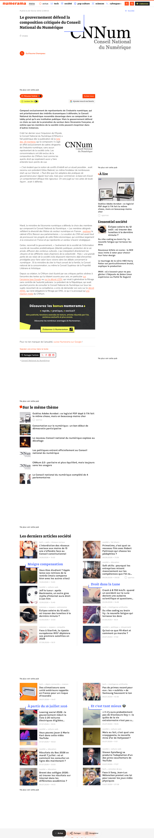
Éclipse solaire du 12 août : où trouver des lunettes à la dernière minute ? (120, 230)
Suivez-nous (89, 96)
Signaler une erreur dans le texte (34, 349)
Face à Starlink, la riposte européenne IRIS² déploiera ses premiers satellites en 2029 (54, 634)
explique (87, 231)
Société (131, 11)
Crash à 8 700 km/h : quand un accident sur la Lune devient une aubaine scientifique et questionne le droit (118, 594)
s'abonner (143, 4)
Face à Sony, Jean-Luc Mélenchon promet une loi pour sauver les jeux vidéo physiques (117, 776)
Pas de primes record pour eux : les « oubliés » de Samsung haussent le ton (117, 690)
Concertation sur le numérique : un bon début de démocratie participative (60, 427)
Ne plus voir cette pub (29, 90)
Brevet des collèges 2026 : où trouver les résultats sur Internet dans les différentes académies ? (55, 776)
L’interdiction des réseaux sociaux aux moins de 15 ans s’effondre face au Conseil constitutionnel (54, 549)
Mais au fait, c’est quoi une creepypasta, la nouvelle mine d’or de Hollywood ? (118, 735)
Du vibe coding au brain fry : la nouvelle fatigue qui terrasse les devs (115, 242)
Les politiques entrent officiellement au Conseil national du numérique (59, 451)
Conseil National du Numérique (35, 360)
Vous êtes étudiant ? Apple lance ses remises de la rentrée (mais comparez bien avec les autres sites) (54, 574)
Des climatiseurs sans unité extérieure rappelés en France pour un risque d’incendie (53, 691)
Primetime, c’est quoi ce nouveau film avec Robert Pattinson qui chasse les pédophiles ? (117, 549)
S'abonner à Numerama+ (55, 329)
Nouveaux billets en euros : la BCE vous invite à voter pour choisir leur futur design (115, 253)
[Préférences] (132, 4)
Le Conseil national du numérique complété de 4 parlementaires (60, 476)
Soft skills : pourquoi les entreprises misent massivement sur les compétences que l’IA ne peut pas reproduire (116, 569)
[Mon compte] (127, 4)
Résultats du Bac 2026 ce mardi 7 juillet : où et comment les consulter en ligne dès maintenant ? (54, 756)
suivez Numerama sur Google (67, 341)
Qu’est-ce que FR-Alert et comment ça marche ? (116, 632)
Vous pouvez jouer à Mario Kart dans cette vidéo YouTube (54, 735)
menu (32, 3)
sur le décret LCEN (53, 279)
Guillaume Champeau (35, 53)
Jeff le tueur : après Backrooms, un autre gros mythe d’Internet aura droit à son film (54, 594)
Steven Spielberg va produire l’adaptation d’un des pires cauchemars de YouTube (117, 756)
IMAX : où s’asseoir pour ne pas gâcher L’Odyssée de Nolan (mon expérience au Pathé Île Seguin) (115, 274)
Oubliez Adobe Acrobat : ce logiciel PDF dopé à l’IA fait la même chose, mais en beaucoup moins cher (63, 415)
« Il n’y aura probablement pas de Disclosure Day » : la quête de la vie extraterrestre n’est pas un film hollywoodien (118, 716)
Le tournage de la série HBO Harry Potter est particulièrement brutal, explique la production (116, 263)
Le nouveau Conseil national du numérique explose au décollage (63, 439)
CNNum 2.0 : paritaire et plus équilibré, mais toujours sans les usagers (63, 464)
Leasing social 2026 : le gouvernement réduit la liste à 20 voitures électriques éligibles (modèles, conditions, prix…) (52, 716)
